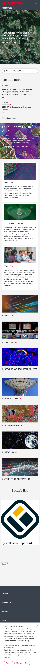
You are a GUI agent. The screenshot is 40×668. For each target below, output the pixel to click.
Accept (8, 663)
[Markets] (20, 304)
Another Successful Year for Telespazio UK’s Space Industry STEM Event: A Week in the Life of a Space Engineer (18, 91)
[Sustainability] (20, 212)
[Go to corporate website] (9, 3)
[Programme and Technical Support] (20, 357)
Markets (5, 611)
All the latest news (9, 118)
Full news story (8, 42)
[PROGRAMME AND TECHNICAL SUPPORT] (20, 372)
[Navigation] (20, 440)
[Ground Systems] (20, 387)
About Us (5, 593)
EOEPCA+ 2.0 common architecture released (16, 108)
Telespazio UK (8, 8)
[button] (2, 60)
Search (31, 2)
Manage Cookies (22, 663)
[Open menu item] (35, 2)
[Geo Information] (20, 413)
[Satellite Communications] (20, 467)
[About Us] (20, 171)
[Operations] (20, 330)
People (4, 620)
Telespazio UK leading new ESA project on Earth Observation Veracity (18, 35)
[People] (20, 255)
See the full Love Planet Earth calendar (16, 146)
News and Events (7, 602)
